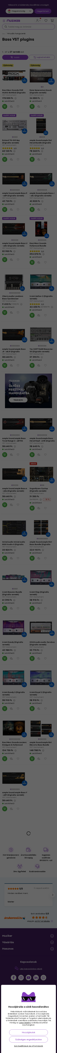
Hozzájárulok (28, 1032)
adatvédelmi (25, 1022)
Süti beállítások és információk (28, 1046)
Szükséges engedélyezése (28, 1039)
